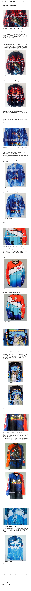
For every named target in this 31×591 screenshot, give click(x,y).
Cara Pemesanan (4, 1)
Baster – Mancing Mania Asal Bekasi (12, 432)
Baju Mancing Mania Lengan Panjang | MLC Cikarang (13, 29)
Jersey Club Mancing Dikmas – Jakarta (13, 246)
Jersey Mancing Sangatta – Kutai (12, 526)
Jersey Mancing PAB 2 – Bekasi (11, 348)
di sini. (6, 120)
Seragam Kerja (20, 1)
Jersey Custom (10, 1)
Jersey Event (15, 1)
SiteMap (24, 1)
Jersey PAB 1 (20, 349)
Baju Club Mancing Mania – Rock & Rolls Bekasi (15, 147)
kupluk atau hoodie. (13, 42)
